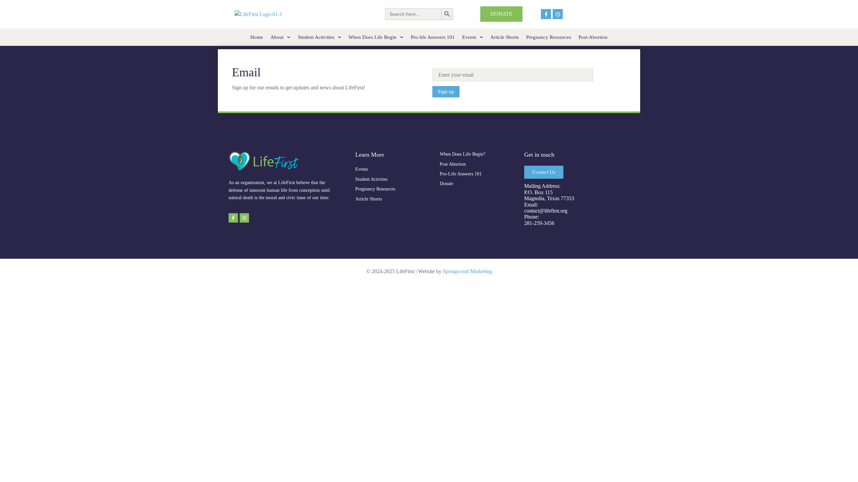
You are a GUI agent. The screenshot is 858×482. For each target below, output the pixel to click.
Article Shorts (504, 37)
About (277, 37)
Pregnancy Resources (548, 37)
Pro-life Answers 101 (433, 37)
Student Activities (316, 37)
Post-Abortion (593, 37)
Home (256, 37)
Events (469, 37)
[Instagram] (558, 14)
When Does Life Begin (372, 37)
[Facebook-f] (546, 14)
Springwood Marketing (467, 271)
